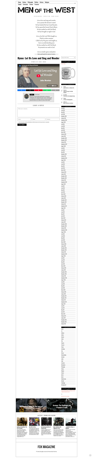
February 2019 (63, 268)
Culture (62, 335)
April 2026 (63, 114)
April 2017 (63, 312)
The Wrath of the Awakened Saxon (69, 96)
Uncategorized (63, 385)
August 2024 (63, 146)
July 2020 (63, 234)
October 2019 (63, 252)
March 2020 (63, 242)
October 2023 (63, 156)
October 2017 (63, 300)
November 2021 (63, 202)
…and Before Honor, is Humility (70, 427)
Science (62, 373)
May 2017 (62, 310)
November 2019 (63, 250)
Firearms (62, 345)
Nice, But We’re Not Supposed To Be (57, 427)
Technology (63, 383)
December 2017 (63, 296)
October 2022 (63, 180)
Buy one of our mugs (65, 396)
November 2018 (63, 274)
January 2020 (63, 246)
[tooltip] (21, 90)
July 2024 (63, 148)
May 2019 (62, 262)
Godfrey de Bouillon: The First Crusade (22, 427)
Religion (40, 61)
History (62, 353)
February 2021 (63, 220)
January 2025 (63, 136)
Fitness (62, 347)
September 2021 (64, 206)
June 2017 (63, 308)
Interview (62, 357)
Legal (62, 361)
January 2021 (63, 222)
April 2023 (63, 168)
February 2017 (63, 316)
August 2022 (63, 184)
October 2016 (63, 323)
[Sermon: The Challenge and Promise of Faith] (62, 405)
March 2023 (63, 170)
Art (61, 331)
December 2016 (64, 319)
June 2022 (63, 188)
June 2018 (63, 284)
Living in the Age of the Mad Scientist (68, 92)
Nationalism (63, 365)
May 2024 (63, 152)
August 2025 (63, 122)
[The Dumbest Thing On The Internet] (31, 405)
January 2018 (63, 294)
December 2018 (64, 272)
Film (62, 341)
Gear (62, 351)
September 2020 (64, 230)
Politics (62, 369)
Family (62, 339)
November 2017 (63, 298)
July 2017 (62, 306)
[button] (74, 57)
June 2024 (63, 150)
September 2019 (64, 254)
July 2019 (62, 258)
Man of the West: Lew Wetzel (68, 103)
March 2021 (63, 218)
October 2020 (63, 228)
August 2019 (63, 256)
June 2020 (63, 236)
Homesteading (63, 355)
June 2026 (63, 110)
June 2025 (63, 126)
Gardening (63, 349)
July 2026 (63, 108)
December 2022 (64, 176)
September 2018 (64, 278)
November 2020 (64, 226)
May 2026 (63, 112)
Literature (63, 363)
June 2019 (63, 260)
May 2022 (63, 190)
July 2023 (63, 162)
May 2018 (62, 286)
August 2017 (63, 304)
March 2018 (63, 290)
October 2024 (63, 142)
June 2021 (63, 212)
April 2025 (63, 130)
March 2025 (63, 132)
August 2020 (63, 232)
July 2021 (62, 210)
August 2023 (63, 160)
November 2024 (64, 140)
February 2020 (63, 244)
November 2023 (64, 154)
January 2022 (63, 198)
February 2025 (63, 134)
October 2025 (63, 118)
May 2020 (63, 238)
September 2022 (64, 182)
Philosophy (63, 367)
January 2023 (63, 174)
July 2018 (62, 282)
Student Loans (63, 379)
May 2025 (63, 128)
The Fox (55, 451)
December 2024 (64, 138)
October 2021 (63, 204)
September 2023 (64, 158)
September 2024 (64, 144)
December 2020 (64, 224)
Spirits (62, 375)
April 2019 (63, 264)
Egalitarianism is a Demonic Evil (68, 87)
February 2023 (63, 172)
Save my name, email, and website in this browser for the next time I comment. (34, 122)
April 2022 (63, 192)
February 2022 (63, 196)
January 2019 (63, 270)
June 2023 (63, 164)
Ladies (62, 359)
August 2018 (63, 280)
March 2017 (63, 314)
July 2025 (63, 124)
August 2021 (63, 208)
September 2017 (64, 302)
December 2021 (64, 200)
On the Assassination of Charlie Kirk (46, 427)
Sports (62, 377)
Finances (62, 343)
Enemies (62, 337)
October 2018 (63, 276)
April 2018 (63, 288)
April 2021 (63, 216)
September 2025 (64, 120)
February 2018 (63, 292)
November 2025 (64, 116)
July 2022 (63, 186)
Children (62, 333)
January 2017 (63, 318)
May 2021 (62, 214)
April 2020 (63, 240)
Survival (62, 381)
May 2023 (63, 166)
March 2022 (63, 194)
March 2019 (63, 266)
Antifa (62, 329)
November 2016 (63, 321)
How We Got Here (32, 427)
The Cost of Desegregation (67, 99)
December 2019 (64, 248)
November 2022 (64, 178)
